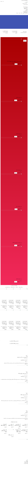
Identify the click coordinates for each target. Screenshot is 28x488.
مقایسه (17, 60)
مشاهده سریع (19, 60)
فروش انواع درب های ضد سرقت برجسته (5, 32)
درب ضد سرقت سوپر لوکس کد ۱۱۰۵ (11, 323)
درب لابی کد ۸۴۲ (19, 133)
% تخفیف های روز (14, 14)
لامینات (26, 412)
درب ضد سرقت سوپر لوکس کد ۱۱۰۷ (24, 323)
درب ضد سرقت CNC (24, 394)
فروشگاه (26, 443)
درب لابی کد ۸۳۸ (19, 278)
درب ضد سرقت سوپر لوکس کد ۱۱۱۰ (18, 302)
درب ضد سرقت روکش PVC (22, 373)
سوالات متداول (25, 445)
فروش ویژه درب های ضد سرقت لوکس (14, 32)
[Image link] (23, 439)
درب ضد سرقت (25, 305)
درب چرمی (26, 453)
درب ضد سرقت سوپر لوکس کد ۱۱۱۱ (24, 302)
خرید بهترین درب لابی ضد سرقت (22, 357)
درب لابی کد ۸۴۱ (19, 170)
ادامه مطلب (26, 402)
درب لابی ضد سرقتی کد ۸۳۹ (17, 242)
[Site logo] (26, 10)
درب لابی (21, 99)
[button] (21, 60)
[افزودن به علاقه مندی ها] (15, 60)
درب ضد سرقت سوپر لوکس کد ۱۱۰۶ (18, 323)
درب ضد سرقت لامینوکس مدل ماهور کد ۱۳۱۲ (14, 61)
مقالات (26, 444)
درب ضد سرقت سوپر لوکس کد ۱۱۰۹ (11, 302)
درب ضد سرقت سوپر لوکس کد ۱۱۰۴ (4, 323)
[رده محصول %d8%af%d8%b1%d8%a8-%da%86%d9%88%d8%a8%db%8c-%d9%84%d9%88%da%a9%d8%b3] (14, 430)
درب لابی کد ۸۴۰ (19, 206)
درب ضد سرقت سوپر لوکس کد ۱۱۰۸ (4, 302)
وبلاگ (26, 356)
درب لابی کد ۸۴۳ (19, 97)
